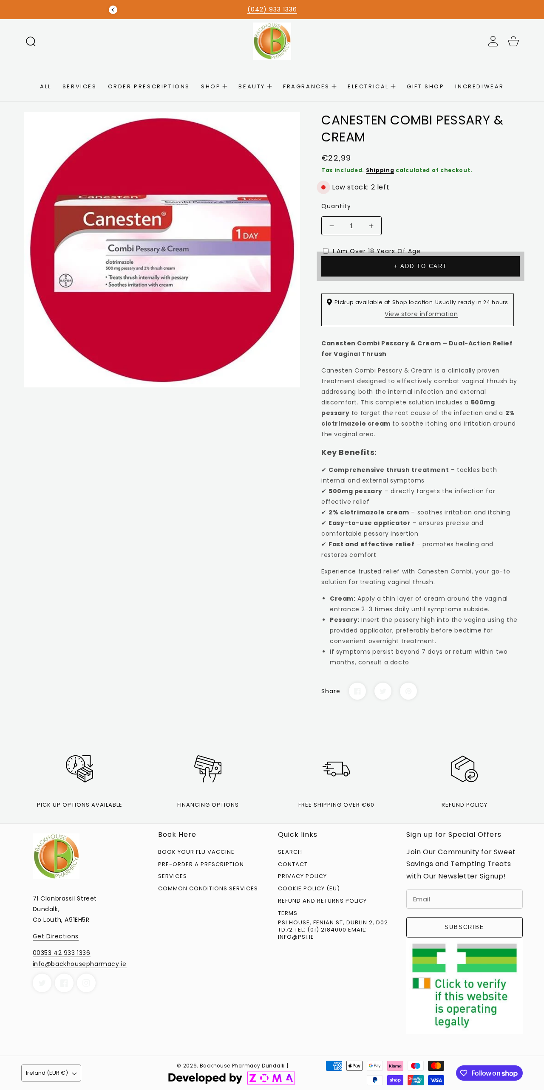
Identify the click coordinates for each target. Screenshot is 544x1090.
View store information (421, 314)
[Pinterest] (408, 691)
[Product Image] (162, 249)
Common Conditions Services (208, 888)
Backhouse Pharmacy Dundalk (242, 1065)
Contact (293, 864)
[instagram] (86, 983)
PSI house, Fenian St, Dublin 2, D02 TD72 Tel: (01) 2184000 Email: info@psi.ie (333, 930)
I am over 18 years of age (377, 251)
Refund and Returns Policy (322, 901)
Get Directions (56, 936)
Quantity (336, 206)
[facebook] (64, 983)
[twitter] (42, 983)
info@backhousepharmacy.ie (80, 964)
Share (330, 691)
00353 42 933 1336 (62, 953)
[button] (30, 41)
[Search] (30, 41)
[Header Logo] (271, 41)
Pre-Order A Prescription (201, 864)
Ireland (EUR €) (47, 1073)
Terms (288, 913)
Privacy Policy (302, 876)
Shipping (380, 170)
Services (172, 876)
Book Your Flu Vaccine (196, 852)
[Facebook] (357, 691)
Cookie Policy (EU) (309, 888)
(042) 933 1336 (272, 9)
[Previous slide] (113, 10)
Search (290, 852)
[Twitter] (382, 691)
